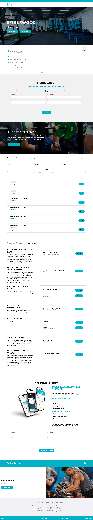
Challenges (51, 4)
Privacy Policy (65, 518)
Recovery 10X (39, 510)
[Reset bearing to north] (84, 51)
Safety (57, 511)
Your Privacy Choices (87, 518)
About (64, 4)
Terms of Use (24, 518)
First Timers (39, 505)
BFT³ (69, 4)
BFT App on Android (49, 507)
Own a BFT (58, 508)
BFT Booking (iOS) (49, 508)
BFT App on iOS (48, 505)
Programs (37, 4)
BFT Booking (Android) (49, 510)
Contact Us (58, 507)
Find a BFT (32, 505)
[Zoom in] (84, 47)
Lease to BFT (59, 510)
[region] (63, 59)
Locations (58, 4)
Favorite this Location (15, 27)
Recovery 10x (75, 4)
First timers (30, 4)
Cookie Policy (44, 518)
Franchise (83, 4)
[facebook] (85, 464)
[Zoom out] (84, 49)
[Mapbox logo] (44, 73)
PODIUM (44, 4)
